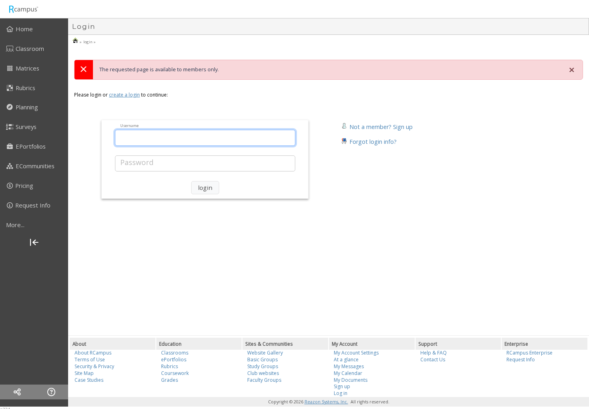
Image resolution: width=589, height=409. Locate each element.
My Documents (350, 380)
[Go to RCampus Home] (23, 9)
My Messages (349, 366)
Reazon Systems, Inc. (326, 402)
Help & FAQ (433, 352)
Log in (340, 393)
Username (129, 125)
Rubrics (169, 366)
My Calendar (348, 373)
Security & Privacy (94, 366)
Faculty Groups (264, 380)
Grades (169, 380)
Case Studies (89, 380)
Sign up (342, 386)
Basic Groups (262, 359)
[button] (377, 126)
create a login (124, 94)
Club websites (263, 373)
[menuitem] (34, 29)
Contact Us (432, 359)
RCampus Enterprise (529, 352)
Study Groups (262, 366)
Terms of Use (90, 359)
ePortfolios (173, 359)
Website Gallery (265, 352)
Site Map (84, 373)
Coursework (175, 373)
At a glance (346, 359)
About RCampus (93, 352)
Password (136, 162)
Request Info (520, 359)
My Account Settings (356, 352)
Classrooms (174, 352)
